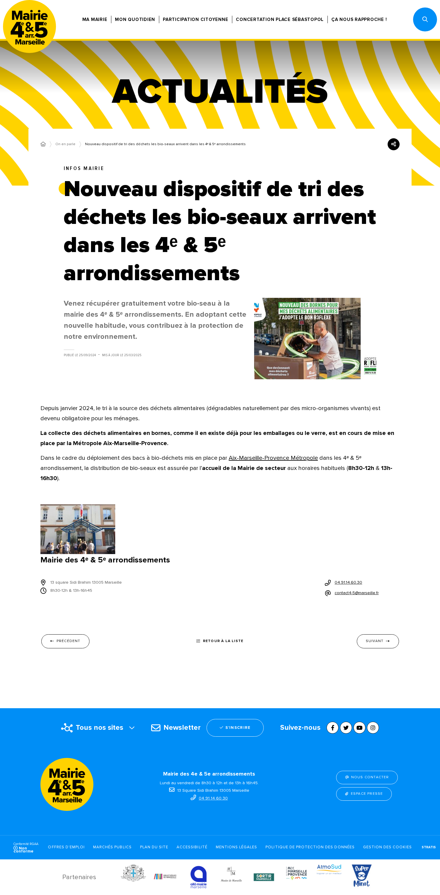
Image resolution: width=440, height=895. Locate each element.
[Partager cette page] (394, 144)
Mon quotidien (135, 19)
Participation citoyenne (195, 19)
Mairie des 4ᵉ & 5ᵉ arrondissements (105, 560)
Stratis (429, 847)
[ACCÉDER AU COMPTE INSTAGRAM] (373, 728)
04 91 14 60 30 (213, 798)
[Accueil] (43, 144)
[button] (425, 19)
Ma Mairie (94, 19)
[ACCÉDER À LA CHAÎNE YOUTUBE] (359, 728)
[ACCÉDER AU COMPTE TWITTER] (346, 728)
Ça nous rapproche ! (359, 19)
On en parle (65, 144)
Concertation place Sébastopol (280, 19)
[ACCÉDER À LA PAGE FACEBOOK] (333, 728)
